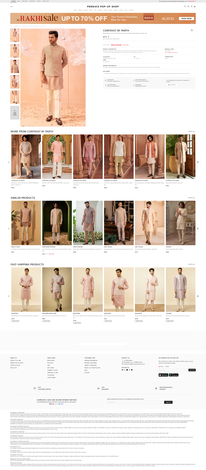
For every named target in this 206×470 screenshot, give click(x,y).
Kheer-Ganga (112, 420)
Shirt (60, 452)
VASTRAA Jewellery (67, 427)
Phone (167, 366)
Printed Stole (142, 444)
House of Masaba (76, 416)
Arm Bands (75, 442)
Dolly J (60, 413)
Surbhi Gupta (116, 416)
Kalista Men (76, 422)
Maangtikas (48, 442)
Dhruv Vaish (24, 420)
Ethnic (165, 437)
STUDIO (39, 1)
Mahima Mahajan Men (100, 422)
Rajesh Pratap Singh (50, 415)
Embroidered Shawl (134, 444)
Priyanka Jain (53, 416)
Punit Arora (128, 422)
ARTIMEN (37, 422)
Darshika (137, 420)
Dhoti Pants (80, 433)
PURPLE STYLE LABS (15, 360)
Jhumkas (176, 442)
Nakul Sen (174, 413)
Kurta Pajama (102, 437)
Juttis (42, 444)
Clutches (51, 444)
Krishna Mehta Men (149, 420)
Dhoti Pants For (66, 448)
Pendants (93, 442)
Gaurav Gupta (126, 415)
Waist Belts (65, 444)
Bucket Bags (90, 444)
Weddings (67, 460)
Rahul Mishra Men (135, 422)
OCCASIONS (50, 375)
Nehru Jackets (32, 452)
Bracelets (25, 442)
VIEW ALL (191, 131)
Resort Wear (95, 433)
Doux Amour (140, 427)
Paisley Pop (32, 429)
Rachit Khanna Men (30, 422)
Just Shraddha (101, 427)
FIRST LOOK (46, 1)
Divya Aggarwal (28, 416)
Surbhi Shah (21, 416)
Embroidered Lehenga (30, 448)
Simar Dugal (105, 416)
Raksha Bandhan (31, 460)
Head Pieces (63, 442)
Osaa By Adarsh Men (83, 413)
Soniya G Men (177, 422)
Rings (29, 442)
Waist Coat (46, 437)
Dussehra (43, 460)
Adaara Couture (147, 416)
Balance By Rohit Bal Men (26, 423)
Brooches (39, 438)
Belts (39, 444)
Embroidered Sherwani (46, 452)
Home (11, 26)
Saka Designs (88, 456)
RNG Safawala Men (144, 422)
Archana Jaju (123, 416)
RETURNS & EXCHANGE (90, 363)
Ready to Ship (159, 433)
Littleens (82, 456)
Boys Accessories (82, 452)
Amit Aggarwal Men (174, 420)
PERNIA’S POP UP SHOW (16, 363)
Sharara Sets (53, 433)
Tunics (65, 433)
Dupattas (124, 433)
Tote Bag (101, 444)
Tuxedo (114, 437)
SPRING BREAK (183, 422)
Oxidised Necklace (23, 444)
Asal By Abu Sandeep (53, 413)
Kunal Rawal (100, 420)
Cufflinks (161, 437)
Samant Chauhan (14, 416)
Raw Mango (13, 413)
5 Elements (161, 427)
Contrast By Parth (116, 30)
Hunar (77, 427)
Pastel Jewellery (127, 442)
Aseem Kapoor (186, 416)
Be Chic (166, 427)
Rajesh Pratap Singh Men (56, 420)
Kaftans (61, 433)
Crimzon (56, 429)
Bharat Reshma (131, 420)
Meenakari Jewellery (100, 442)
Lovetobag (134, 427)
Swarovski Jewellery (110, 442)
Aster (74, 427)
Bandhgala (124, 437)
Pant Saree (152, 433)
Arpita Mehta (84, 416)
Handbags (56, 444)
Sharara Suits (39, 448)
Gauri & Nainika (135, 413)
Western (169, 437)
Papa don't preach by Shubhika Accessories (19, 429)
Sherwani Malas (154, 437)
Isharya (19, 427)
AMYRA (183, 427)
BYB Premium (115, 456)
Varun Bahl (156, 415)
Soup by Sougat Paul (61, 416)
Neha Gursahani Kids (75, 456)
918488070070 (192, 1)
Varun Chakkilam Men (47, 423)
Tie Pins (51, 437)
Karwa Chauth (73, 460)
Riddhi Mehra (59, 415)
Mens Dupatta (130, 437)
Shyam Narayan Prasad (38, 416)
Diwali (11, 460)
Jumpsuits (113, 433)
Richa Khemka (133, 416)
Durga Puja (56, 460)
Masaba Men (109, 422)
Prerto (51, 429)
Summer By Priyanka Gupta (95, 413)
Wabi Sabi (91, 420)
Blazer (57, 452)
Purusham (125, 420)
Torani (100, 416)
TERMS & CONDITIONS (90, 365)
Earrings (17, 442)
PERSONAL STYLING (52, 372)
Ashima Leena (146, 415)
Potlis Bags (46, 444)
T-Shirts (76, 437)
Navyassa (49, 456)
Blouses (134, 433)
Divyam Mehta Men (46, 420)
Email (162, 366)
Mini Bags (96, 444)
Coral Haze (170, 427)
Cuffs (21, 442)
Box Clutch (118, 444)
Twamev (106, 420)
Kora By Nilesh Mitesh (57, 423)
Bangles (33, 442)
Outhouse (60, 427)
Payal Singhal (119, 415)
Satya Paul (32, 413)
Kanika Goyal (47, 416)
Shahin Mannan (172, 416)
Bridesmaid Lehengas (72, 433)
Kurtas (31, 437)
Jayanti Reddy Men (37, 423)
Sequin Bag (113, 444)
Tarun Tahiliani (112, 415)
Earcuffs (58, 442)
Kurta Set (44, 448)
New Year (80, 460)
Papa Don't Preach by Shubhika (17, 415)
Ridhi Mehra (110, 413)
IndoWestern (174, 437)
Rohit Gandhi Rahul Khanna (136, 415)
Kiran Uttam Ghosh (154, 413)
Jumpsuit (136, 437)
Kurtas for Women (33, 433)
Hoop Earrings (186, 442)
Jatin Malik (12, 422)
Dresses (44, 433)
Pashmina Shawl (125, 444)
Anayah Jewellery (128, 427)
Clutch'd (56, 427)
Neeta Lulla (162, 415)
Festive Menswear (14, 438)
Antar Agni (38, 413)
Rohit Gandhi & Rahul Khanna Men (156, 422)
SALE (48, 365)
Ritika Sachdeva (46, 429)
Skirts (105, 433)
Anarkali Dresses (54, 448)
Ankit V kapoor (37, 420)
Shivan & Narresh (123, 413)
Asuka (96, 420)
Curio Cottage (13, 427)
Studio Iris (154, 416)
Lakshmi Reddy (34, 456)
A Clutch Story (147, 427)
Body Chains (70, 442)
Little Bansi (23, 456)
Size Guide (126, 45)
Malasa (110, 416)
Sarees (26, 433)
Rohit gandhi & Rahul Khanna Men (74, 420)
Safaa (127, 416)
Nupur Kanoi (179, 413)
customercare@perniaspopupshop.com (134, 364)
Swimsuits (119, 433)
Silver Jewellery (152, 442)
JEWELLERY (25, 1)
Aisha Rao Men (47, 422)
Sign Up (168, 402)
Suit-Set (84, 437)
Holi (15, 460)
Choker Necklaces (14, 444)
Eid (26, 460)
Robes (69, 437)
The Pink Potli (50, 427)
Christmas (62, 460)
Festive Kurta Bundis (182, 437)
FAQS (85, 370)
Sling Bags (76, 444)
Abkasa (41, 422)
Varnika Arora (37, 427)
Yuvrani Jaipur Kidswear (57, 456)
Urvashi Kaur (180, 416)
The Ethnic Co (119, 420)
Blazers (80, 437)
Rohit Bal (78, 415)
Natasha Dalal (19, 413)
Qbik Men (191, 420)
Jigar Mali (141, 416)
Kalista (147, 413)
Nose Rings (42, 442)
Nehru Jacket (18, 437)
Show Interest (116, 45)
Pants (38, 437)
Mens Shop (190, 437)
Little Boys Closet (42, 456)
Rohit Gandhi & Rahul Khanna (87, 415)
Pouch (61, 444)
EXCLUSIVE (50, 363)
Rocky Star (76, 413)
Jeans (97, 437)
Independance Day (20, 460)
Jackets (109, 433)
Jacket (53, 452)
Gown (48, 433)
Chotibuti (28, 456)
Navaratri (38, 460)
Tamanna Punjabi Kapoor (163, 416)
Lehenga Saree (139, 433)
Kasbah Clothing (83, 422)
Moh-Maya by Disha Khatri (27, 427)
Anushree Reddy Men (20, 422)
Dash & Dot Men (17, 420)
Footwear (32, 438)
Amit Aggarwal (168, 415)
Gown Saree (146, 433)
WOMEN (13, 1)
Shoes (31, 444)
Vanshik (64, 420)
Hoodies (65, 437)
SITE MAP (86, 372)
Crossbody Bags (83, 444)
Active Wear (26, 438)
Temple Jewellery (135, 442)
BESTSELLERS (50, 360)
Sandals (35, 444)
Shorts (72, 437)
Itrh (137, 416)
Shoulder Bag (107, 444)
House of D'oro (108, 427)
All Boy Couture (95, 456)
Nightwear (129, 433)
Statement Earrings (161, 442)
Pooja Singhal (26, 413)
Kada (28, 444)
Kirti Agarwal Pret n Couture (105, 456)
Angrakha (119, 437)
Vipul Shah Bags (177, 427)
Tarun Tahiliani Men (184, 420)
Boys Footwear (74, 452)
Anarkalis (17, 433)
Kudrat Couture (91, 422)
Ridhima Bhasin (66, 415)
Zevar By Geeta (82, 427)
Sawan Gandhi (91, 416)
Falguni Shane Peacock (68, 413)
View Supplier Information (171, 52)
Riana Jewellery (119, 427)
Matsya (96, 416)
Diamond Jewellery (144, 442)
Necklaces (12, 442)
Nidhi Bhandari (154, 427)
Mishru (169, 413)
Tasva (11, 420)
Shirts (23, 437)
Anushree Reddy (44, 413)
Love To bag (44, 427)
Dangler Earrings (169, 442)
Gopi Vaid (69, 416)
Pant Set (21, 438)
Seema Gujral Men (169, 422)
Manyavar (116, 413)
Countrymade (30, 420)
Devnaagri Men (157, 420)
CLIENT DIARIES (51, 377)
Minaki (113, 427)
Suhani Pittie (39, 429)
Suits (35, 437)
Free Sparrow (67, 456)
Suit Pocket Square (58, 437)
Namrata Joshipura (177, 415)
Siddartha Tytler (104, 415)
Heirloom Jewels (86, 442)
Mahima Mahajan (163, 413)
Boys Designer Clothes (15, 452)
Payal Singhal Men (121, 422)
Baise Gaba (104, 413)
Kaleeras (54, 442)
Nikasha (151, 415)
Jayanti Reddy (142, 413)
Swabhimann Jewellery (92, 427)
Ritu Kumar (72, 415)
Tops (58, 433)
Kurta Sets (22, 433)
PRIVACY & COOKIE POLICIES (92, 367)
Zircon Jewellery (119, 442)
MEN (19, 1)
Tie (35, 438)
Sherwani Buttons (91, 437)
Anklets (80, 442)
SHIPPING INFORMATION (90, 360)
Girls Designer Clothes (15, 448)
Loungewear (148, 437)
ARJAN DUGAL (54, 422)
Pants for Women (87, 433)
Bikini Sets (101, 433)
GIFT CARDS (50, 367)
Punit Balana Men (166, 420)
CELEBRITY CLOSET (52, 370)
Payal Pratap (28, 415)
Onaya (129, 413)
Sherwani (27, 437)
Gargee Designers (69, 422)
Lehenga (22, 448)
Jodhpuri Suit (109, 437)
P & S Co (18, 456)
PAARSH (114, 422)
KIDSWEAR (32, 1)
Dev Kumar (142, 420)
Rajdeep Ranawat (42, 415)
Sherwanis (40, 433)
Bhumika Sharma (186, 415)
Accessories (141, 437)
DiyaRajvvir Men (61, 422)
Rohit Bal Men (86, 420)
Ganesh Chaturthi (49, 460)
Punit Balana (34, 415)
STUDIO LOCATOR (15, 365)
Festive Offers (165, 433)
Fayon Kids (12, 456)
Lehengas (12, 433)
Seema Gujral (97, 415)
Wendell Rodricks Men (15, 423)
